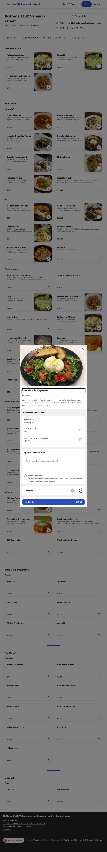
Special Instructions (34, 452)
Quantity (28, 490)
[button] (53, 365)
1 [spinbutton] (77, 490)
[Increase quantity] (81, 490)
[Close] (82, 348)
